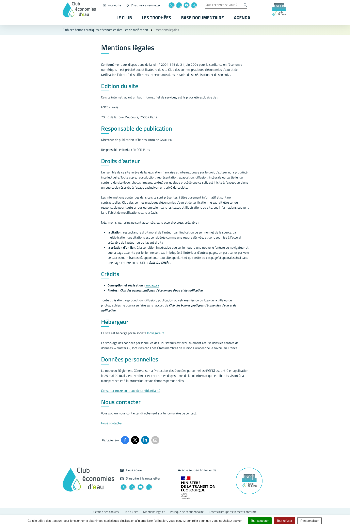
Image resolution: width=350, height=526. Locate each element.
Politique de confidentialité (187, 511)
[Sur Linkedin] (145, 440)
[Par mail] (155, 440)
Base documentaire (202, 17)
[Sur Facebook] (125, 440)
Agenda (242, 17)
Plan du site (131, 511)
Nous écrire (133, 470)
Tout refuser (284, 520)
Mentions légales (154, 511)
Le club (124, 17)
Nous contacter (111, 423)
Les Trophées (156, 17)
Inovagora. (154, 333)
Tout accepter (260, 520)
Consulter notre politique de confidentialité (130, 390)
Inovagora (152, 285)
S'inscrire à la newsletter (142, 478)
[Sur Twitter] (135, 440)
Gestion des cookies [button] (106, 511)
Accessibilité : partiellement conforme (233, 511)
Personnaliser (309, 520)
